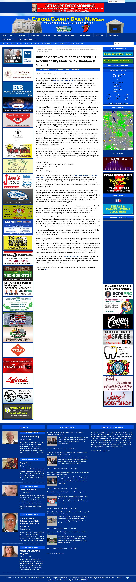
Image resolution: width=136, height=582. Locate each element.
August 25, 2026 (26, 492)
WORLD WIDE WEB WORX (79, 580)
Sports (22, 35)
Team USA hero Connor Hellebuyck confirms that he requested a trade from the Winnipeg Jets (66, 493)
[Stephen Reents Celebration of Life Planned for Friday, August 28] (10, 526)
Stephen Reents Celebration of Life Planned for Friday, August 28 (29, 521)
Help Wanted (114, 35)
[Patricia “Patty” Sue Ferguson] (10, 558)
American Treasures (26, 39)
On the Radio (85, 35)
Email (58, 578)
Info (12, 35)
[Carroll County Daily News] (68, 24)
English (114, 1)
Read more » (67, 443)
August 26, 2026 (26, 439)
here (45, 269)
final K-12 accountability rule (63, 81)
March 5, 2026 (43, 74)
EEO (125, 578)
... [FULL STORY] (39, 453)
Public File (119, 578)
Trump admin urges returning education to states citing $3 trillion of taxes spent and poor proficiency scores (67, 453)
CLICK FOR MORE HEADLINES (55, 554)
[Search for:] (124, 43)
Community (69, 35)
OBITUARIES (23, 427)
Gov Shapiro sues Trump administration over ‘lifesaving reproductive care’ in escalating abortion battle (68, 473)
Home (4, 35)
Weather (46, 35)
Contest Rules (109, 578)
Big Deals (57, 35)
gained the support (72, 256)
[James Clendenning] (10, 442)
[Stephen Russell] (10, 496)
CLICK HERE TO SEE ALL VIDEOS (100, 451)
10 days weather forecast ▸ (118, 103)
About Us (99, 35)
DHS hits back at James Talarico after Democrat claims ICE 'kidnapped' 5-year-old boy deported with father (68, 513)
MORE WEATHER (118, 153)
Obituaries (35, 35)
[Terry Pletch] (10, 468)
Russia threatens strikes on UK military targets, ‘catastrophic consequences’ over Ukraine (65, 433)
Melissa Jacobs (54, 74)
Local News (65, 74)
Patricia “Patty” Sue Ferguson (30, 550)
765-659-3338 (50, 578)
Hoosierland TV (8, 39)
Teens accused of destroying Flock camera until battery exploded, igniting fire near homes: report (67, 533)
